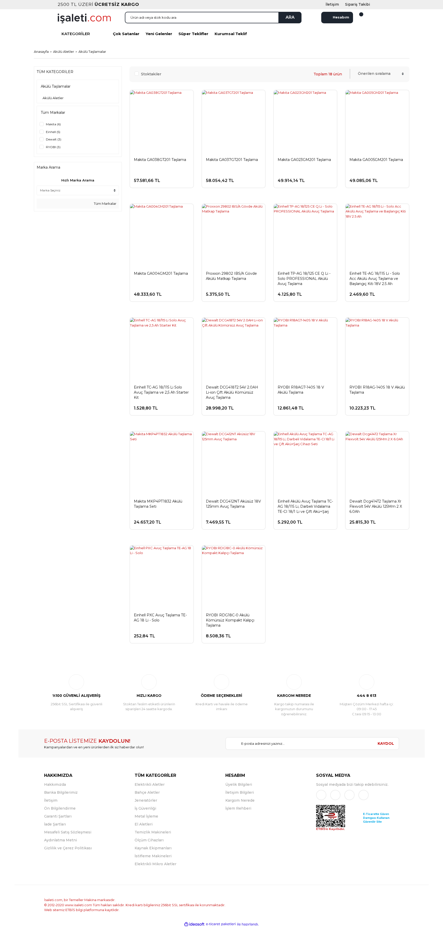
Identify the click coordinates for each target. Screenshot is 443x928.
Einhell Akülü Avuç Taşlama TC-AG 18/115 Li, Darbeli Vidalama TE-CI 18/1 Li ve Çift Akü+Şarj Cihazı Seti (305, 506)
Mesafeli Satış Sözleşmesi (67, 832)
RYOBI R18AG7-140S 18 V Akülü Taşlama (301, 390)
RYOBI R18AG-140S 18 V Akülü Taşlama (377, 390)
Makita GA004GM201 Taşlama (161, 273)
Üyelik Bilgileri (238, 784)
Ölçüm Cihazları (149, 840)
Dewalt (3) (53, 139)
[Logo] (84, 18)
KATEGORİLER (76, 33)
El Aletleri (144, 824)
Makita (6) (53, 124)
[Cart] (358, 17)
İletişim (50, 800)
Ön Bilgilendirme (60, 808)
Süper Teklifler (193, 33)
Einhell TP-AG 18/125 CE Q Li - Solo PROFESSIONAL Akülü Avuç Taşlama (304, 278)
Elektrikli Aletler (150, 784)
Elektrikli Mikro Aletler (155, 864)
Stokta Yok (310, 292)
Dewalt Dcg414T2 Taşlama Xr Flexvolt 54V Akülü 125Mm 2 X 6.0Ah (375, 506)
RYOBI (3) (53, 147)
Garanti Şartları (58, 816)
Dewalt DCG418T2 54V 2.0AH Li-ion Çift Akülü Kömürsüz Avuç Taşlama (232, 392)
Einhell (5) (53, 132)
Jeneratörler (146, 800)
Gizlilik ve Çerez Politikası (68, 848)
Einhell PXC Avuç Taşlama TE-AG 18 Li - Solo (160, 618)
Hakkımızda (55, 784)
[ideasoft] (194, 924)
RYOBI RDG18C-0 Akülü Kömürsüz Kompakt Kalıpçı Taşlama (230, 620)
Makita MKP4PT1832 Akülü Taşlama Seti (158, 504)
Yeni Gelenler (159, 33)
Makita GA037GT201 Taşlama (232, 159)
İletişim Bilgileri (239, 792)
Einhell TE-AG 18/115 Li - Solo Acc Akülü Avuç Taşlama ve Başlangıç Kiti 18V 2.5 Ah (374, 278)
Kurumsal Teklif (231, 33)
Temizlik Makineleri (153, 832)
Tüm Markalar (104, 203)
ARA (290, 17)
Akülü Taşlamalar (92, 51)
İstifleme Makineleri (153, 856)
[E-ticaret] (221, 924)
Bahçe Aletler (147, 792)
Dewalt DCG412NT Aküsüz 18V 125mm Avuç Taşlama (233, 504)
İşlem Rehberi (238, 808)
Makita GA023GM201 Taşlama (304, 159)
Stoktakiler (151, 74)
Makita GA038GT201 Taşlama (160, 159)
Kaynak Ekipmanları (153, 848)
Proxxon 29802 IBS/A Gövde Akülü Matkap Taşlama (231, 276)
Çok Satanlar (126, 33)
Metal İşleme (146, 816)
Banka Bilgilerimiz (61, 792)
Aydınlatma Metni (60, 840)
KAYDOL (386, 743)
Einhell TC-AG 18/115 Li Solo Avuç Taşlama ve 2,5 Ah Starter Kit (161, 392)
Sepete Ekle (166, 178)
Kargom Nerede (240, 800)
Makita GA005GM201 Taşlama (376, 159)
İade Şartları (55, 824)
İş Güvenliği (145, 808)
